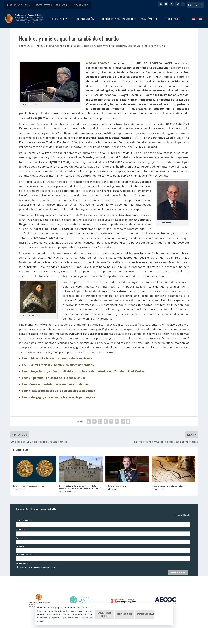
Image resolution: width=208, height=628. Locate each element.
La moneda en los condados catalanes (29, 486)
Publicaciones (174, 19)
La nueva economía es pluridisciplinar (168, 486)
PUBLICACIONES (17, 5)
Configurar (145, 614)
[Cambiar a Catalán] (200, 23)
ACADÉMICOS (149, 19)
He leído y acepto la (37, 567)
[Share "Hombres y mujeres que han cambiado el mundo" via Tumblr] (106, 421)
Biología (48, 46)
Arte (39, 46)
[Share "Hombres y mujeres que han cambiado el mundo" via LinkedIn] (117, 421)
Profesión (20, 546)
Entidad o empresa (24, 554)
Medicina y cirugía (153, 46)
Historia (121, 46)
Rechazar (124, 614)
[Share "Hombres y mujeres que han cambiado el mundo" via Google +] (100, 421)
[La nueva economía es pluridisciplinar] (173, 469)
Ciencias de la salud (67, 46)
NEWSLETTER (43, 5)
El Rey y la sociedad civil (115, 486)
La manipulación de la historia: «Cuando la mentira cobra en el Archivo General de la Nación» (81, 487)
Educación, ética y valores (98, 46)
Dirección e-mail (24, 520)
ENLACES (61, 5)
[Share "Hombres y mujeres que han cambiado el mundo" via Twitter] (94, 421)
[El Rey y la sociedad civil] (127, 469)
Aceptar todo (104, 614)
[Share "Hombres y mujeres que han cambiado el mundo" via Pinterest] (111, 421)
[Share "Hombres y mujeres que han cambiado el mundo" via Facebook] (89, 421)
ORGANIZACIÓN (84, 19)
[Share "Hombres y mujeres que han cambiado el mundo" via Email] (123, 421)
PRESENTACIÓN (58, 19)
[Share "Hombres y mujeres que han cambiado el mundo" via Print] (128, 421)
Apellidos (20, 538)
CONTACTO (81, 5)
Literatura (134, 46)
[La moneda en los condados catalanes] (35, 469)
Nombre (20, 529)
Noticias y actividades (117, 19)
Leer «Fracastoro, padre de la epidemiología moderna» (58, 391)
